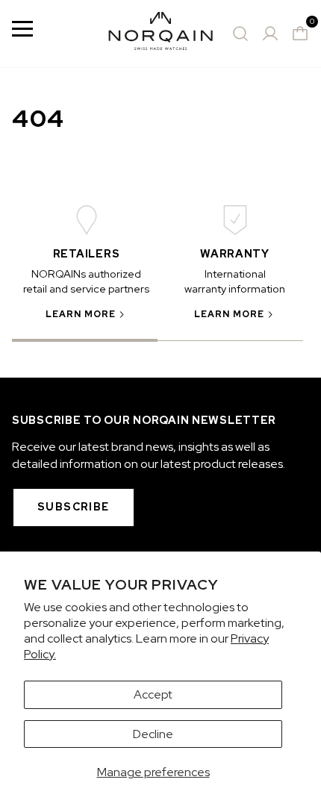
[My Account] (270, 34)
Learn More (81, 314)
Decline (153, 734)
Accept (153, 694)
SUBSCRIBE (73, 506)
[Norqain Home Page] (160, 33)
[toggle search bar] (240, 34)
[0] (300, 34)
